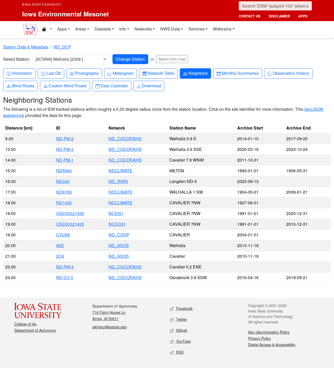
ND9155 (64, 192)
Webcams (222, 29)
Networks (143, 29)
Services (196, 29)
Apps (62, 29)
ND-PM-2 (65, 139)
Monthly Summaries (240, 73)
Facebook (184, 308)
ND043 (62, 181)
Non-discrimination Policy (269, 332)
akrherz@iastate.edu (109, 326)
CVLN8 (63, 235)
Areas (80, 29)
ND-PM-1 (65, 160)
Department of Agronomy (35, 330)
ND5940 (64, 171)
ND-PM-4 (65, 267)
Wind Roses (22, 85)
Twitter (181, 319)
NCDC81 (117, 224)
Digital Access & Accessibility (271, 344)
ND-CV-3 (64, 277)
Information (21, 73)
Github (181, 330)
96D (60, 245)
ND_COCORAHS (125, 139)
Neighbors (198, 73)
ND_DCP (62, 47)
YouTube (183, 341)
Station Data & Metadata (25, 47)
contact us (249, 16)
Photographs (87, 73)
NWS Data (170, 29)
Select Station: (16, 59)
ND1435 (64, 203)
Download (151, 85)
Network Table (160, 73)
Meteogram (123, 73)
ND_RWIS (118, 181)
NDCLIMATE (121, 171)
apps (303, 16)
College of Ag (25, 324)
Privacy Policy (259, 338)
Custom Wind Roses (67, 85)
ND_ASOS (119, 245)
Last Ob (53, 73)
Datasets (102, 29)
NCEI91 (116, 213)
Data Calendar (114, 85)
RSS (179, 352)
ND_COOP (119, 235)
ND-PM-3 (65, 149)
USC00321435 (70, 213)
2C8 (60, 256)
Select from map (172, 59)
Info (122, 29)
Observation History (290, 73)
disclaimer (279, 16)
